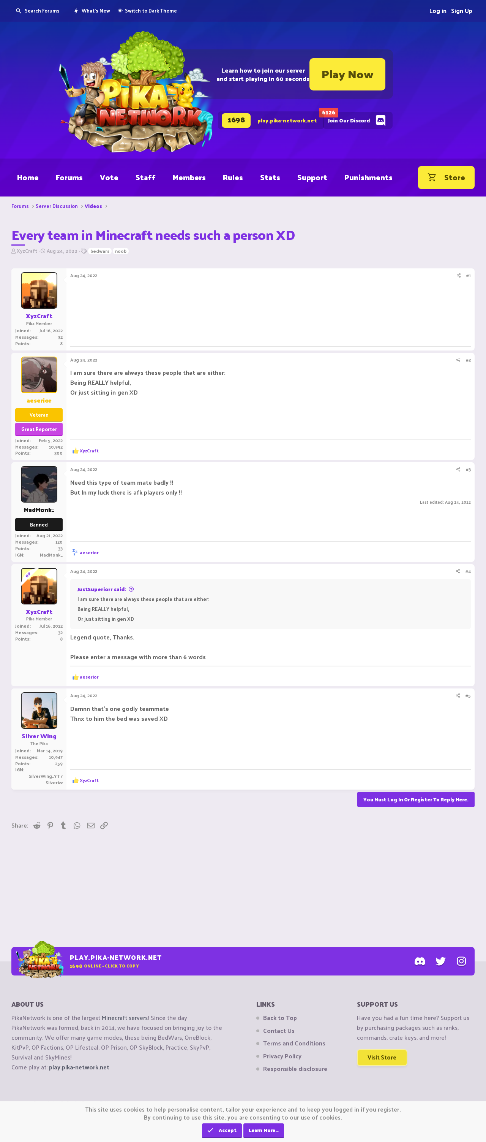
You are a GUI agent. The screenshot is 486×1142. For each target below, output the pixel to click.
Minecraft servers (125, 1017)
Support (312, 177)
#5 (468, 695)
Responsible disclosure (295, 1069)
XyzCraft (27, 250)
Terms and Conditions (294, 1043)
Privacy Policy (282, 1056)
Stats (270, 177)
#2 (468, 359)
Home (28, 177)
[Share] (459, 275)
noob (120, 251)
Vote (109, 177)
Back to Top (280, 1018)
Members (189, 177)
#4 (468, 571)
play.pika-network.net (79, 1066)
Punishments (368, 177)
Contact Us (279, 1031)
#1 (468, 275)
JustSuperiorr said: (101, 589)
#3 (468, 469)
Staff (146, 177)
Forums (69, 177)
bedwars (99, 251)
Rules (233, 177)
